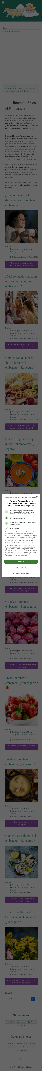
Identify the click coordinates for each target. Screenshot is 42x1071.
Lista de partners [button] (31, 542)
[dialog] (21, 535)
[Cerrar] (37, 496)
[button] (21, 528)
